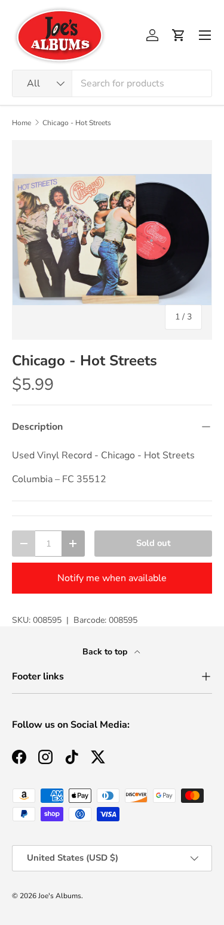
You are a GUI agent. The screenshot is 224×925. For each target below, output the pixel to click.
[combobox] (112, 83)
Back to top (106, 651)
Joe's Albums (59, 896)
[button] (178, 35)
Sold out (153, 543)
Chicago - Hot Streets (76, 122)
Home (21, 122)
